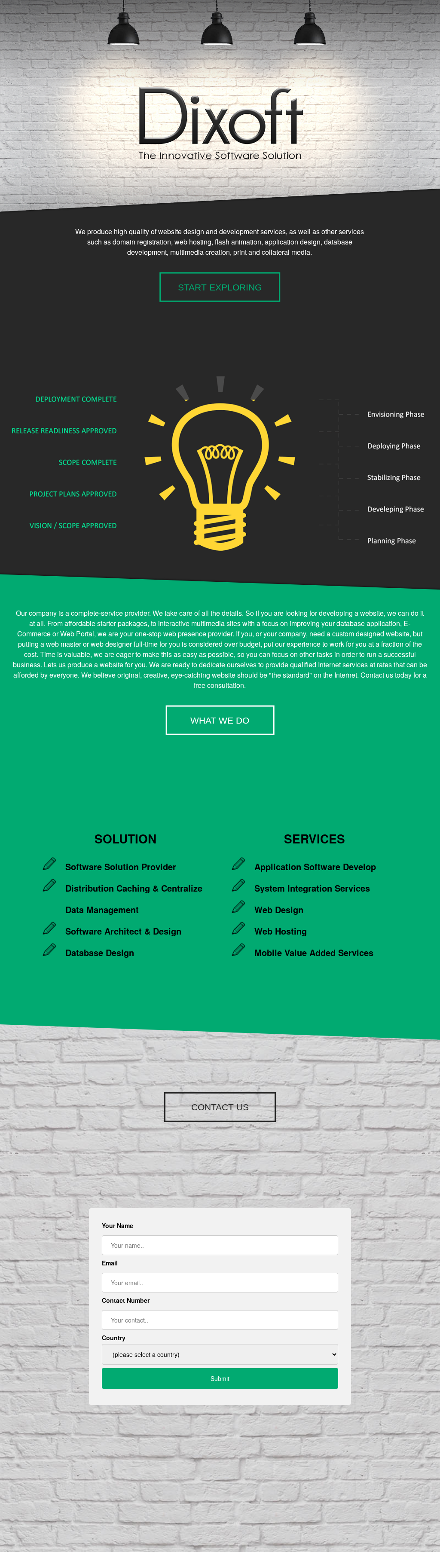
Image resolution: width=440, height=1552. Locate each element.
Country (113, 1337)
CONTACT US (220, 1107)
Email (110, 1263)
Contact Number (126, 1300)
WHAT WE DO (219, 720)
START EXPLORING (220, 287)
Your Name (117, 1225)
